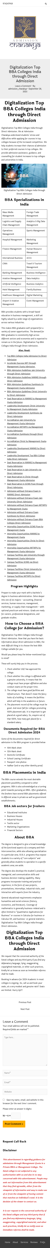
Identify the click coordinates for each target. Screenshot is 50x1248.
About (15, 1242)
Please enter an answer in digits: (17, 1108)
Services (24, 1242)
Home (7, 1242)
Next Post (25, 1009)
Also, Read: (24, 350)
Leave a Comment (23, 86)
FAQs (42, 1242)
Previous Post (25, 1002)
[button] (46, 4)
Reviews (34, 1242)
